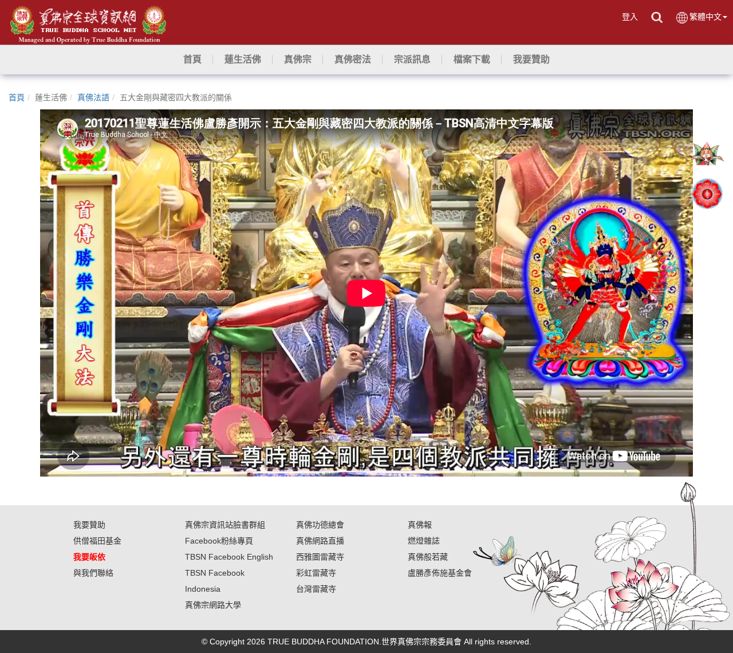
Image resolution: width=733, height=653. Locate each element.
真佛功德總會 (320, 524)
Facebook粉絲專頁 (219, 540)
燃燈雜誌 (424, 540)
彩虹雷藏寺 (316, 572)
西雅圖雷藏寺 (320, 556)
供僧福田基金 (97, 540)
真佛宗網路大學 (213, 604)
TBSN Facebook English (229, 556)
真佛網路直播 (320, 540)
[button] (243, 59)
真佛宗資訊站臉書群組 (225, 524)
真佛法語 (93, 97)
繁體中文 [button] (705, 16)
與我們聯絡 (93, 572)
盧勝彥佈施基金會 (440, 572)
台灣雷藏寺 (316, 588)
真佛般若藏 (428, 556)
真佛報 (420, 524)
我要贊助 (89, 524)
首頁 (17, 97)
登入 (630, 16)
